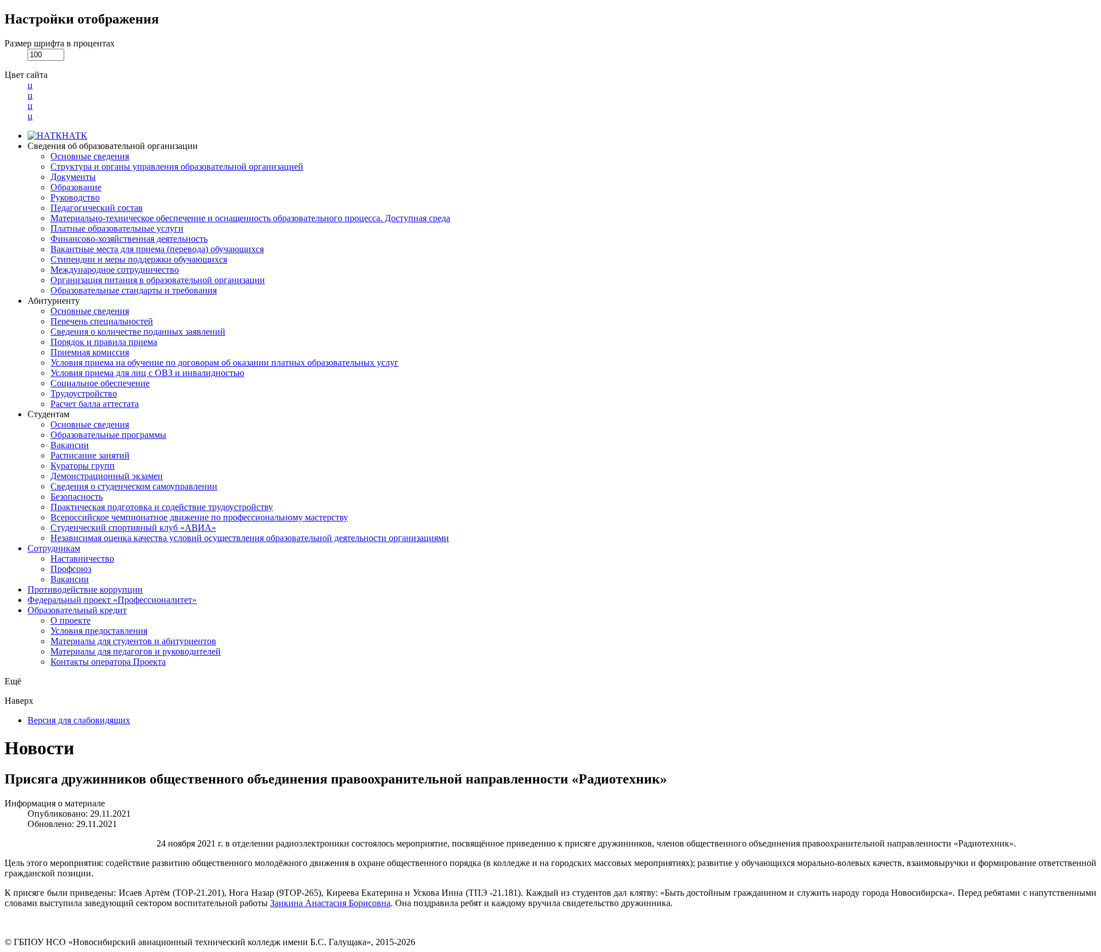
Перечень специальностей (101, 321)
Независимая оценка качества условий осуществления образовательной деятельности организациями (249, 538)
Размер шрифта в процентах (60, 43)
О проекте (70, 620)
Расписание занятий (90, 455)
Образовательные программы (108, 435)
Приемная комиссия (89, 352)
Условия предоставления (98, 631)
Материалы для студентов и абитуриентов (133, 641)
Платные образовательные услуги (117, 228)
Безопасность (76, 497)
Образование (75, 187)
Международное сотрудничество (114, 270)
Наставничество (82, 558)
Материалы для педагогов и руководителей (135, 651)
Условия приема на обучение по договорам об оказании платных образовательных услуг (224, 362)
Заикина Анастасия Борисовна (330, 903)
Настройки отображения (82, 18)
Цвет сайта (26, 75)
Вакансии (69, 445)
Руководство (75, 197)
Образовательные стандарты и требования (133, 290)
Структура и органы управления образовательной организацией (176, 166)
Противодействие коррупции (85, 589)
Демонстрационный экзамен (106, 476)
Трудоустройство (83, 393)
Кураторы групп (82, 466)
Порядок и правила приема (103, 342)
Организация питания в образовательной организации (157, 280)
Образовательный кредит (77, 610)
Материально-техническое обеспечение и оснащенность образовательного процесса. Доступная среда (250, 218)
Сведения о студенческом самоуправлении (133, 486)
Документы (73, 177)
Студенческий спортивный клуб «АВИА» (133, 527)
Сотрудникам (54, 548)
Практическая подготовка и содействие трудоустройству (161, 507)
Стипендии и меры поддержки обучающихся (138, 259)
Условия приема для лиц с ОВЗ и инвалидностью (147, 373)
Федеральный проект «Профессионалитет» (112, 600)
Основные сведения (89, 156)
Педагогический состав (96, 208)
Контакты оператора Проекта (108, 662)
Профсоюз (70, 569)
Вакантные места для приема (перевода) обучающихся (157, 249)
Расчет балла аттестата (94, 404)
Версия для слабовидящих (79, 720)
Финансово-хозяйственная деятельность (129, 239)
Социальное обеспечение (100, 383)
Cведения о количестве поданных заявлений (137, 331)
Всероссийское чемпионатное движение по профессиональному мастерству (199, 517)
